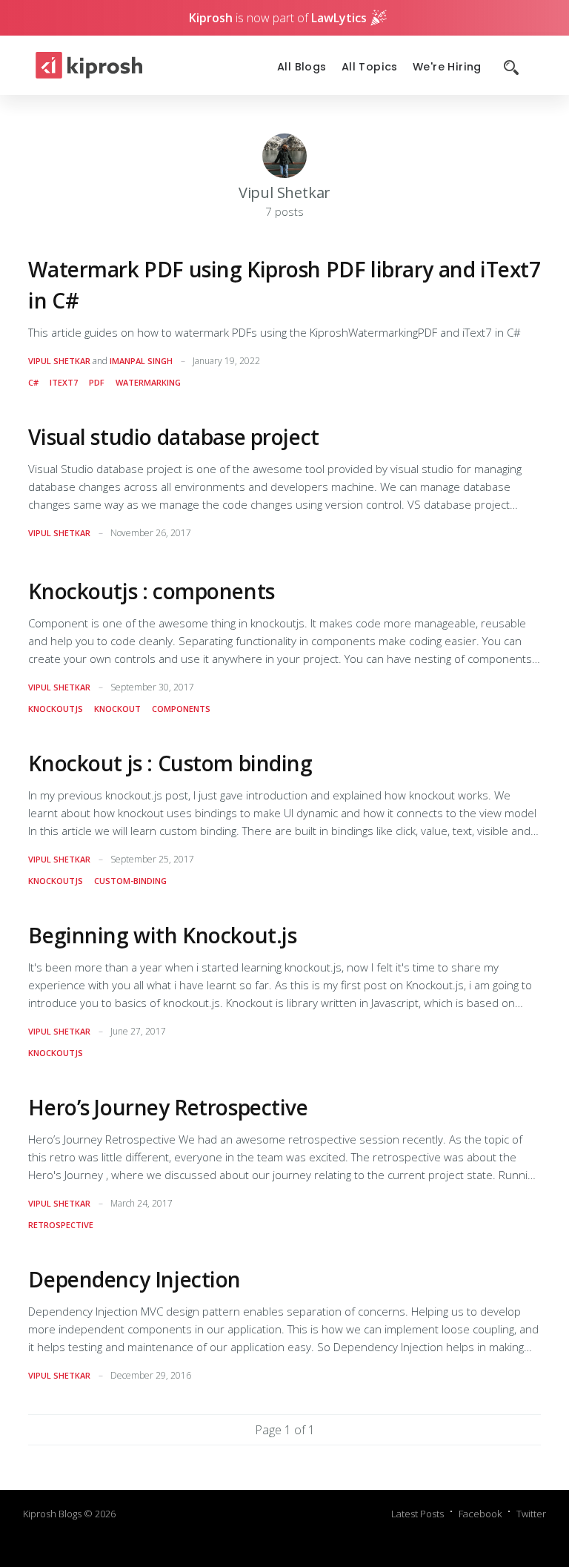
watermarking (148, 382)
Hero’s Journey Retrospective (167, 1107)
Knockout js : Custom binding (170, 763)
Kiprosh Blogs (52, 1513)
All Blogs (302, 67)
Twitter (531, 1513)
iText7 (64, 382)
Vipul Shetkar (59, 360)
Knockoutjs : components (151, 591)
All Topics (370, 67)
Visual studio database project (173, 437)
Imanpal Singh (141, 360)
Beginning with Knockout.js (162, 935)
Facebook (480, 1513)
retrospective (60, 1224)
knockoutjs (55, 708)
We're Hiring (447, 67)
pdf (96, 382)
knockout (117, 708)
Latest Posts (417, 1513)
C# (33, 382)
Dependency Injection (134, 1279)
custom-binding (130, 880)
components (181, 708)
